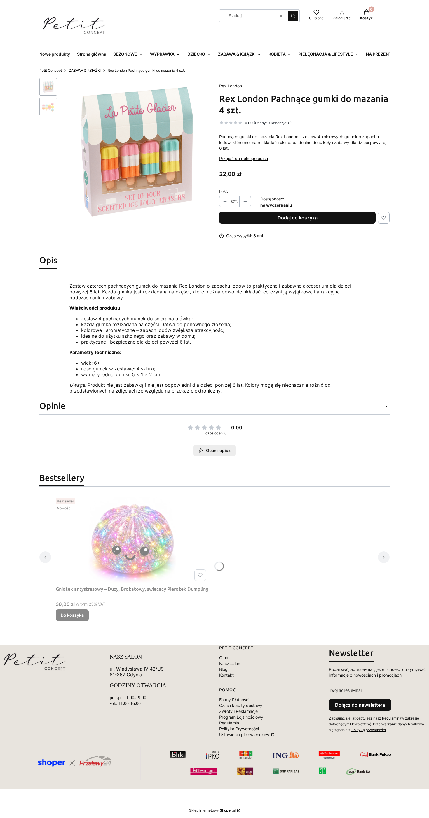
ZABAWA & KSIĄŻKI (85, 70)
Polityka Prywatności (239, 728)
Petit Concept (50, 70)
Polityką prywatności (368, 730)
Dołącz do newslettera (360, 705)
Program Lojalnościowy (241, 717)
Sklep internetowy (212, 810)
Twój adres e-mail (345, 690)
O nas (224, 657)
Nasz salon (229, 663)
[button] (293, 16)
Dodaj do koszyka (298, 218)
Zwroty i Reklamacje (238, 711)
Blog (223, 669)
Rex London (230, 85)
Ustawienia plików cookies (244, 734)
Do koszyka (72, 615)
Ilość (223, 191)
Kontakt (226, 675)
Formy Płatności (234, 699)
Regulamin (229, 722)
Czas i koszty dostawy (240, 705)
